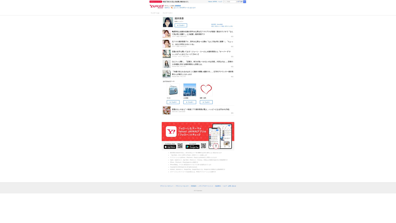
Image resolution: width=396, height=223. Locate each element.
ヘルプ (220, 1)
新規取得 (178, 6)
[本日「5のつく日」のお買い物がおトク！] (174, 1)
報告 (232, 36)
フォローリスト (168, 13)
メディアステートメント (205, 186)
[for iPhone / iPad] (170, 147)
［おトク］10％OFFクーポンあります (184, 7)
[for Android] (193, 147)
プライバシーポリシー (166, 186)
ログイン (167, 7)
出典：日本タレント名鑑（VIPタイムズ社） (222, 26)
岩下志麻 (240, 1)
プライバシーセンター (182, 186)
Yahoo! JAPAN (212, 1)
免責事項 (218, 186)
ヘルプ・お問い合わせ (229, 186)
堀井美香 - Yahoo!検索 (217, 24)
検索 (244, 1)
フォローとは (155, 13)
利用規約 (193, 186)
